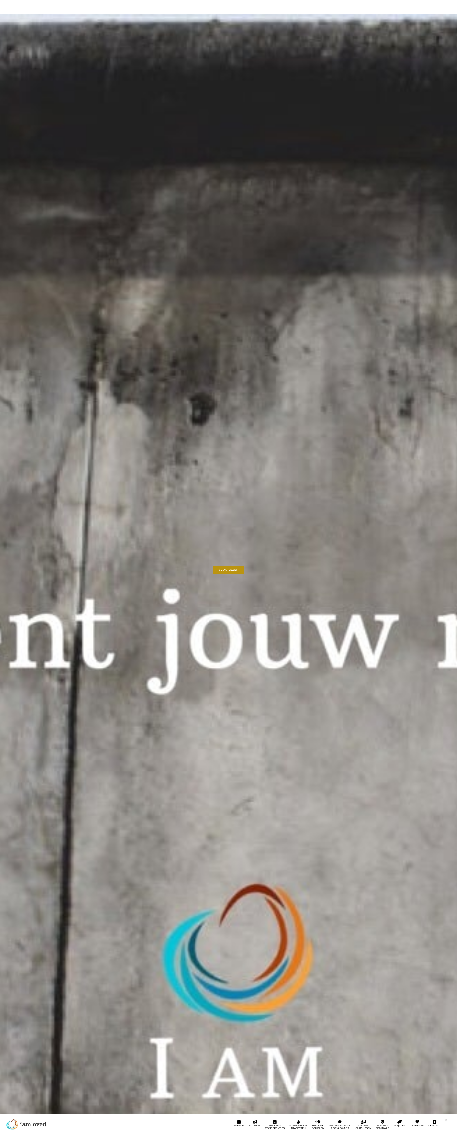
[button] (446, 1122)
